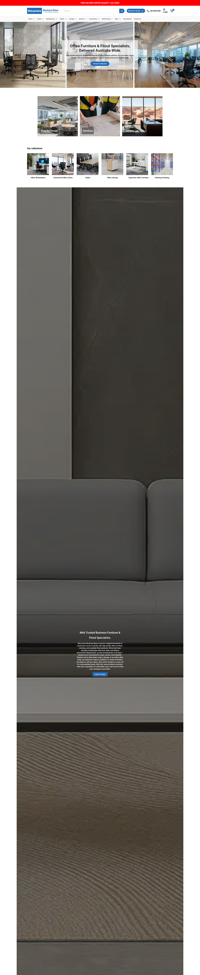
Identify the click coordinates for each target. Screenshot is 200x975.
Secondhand (127, 19)
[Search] (121, 11)
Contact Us (137, 19)
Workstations (50, 19)
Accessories (93, 19)
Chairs (30, 19)
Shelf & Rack (106, 19)
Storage (71, 19)
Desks (39, 19)
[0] (171, 11)
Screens (81, 19)
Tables (62, 19)
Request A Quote (134, 11)
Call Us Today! (100, 674)
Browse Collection (100, 64)
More (116, 19)
